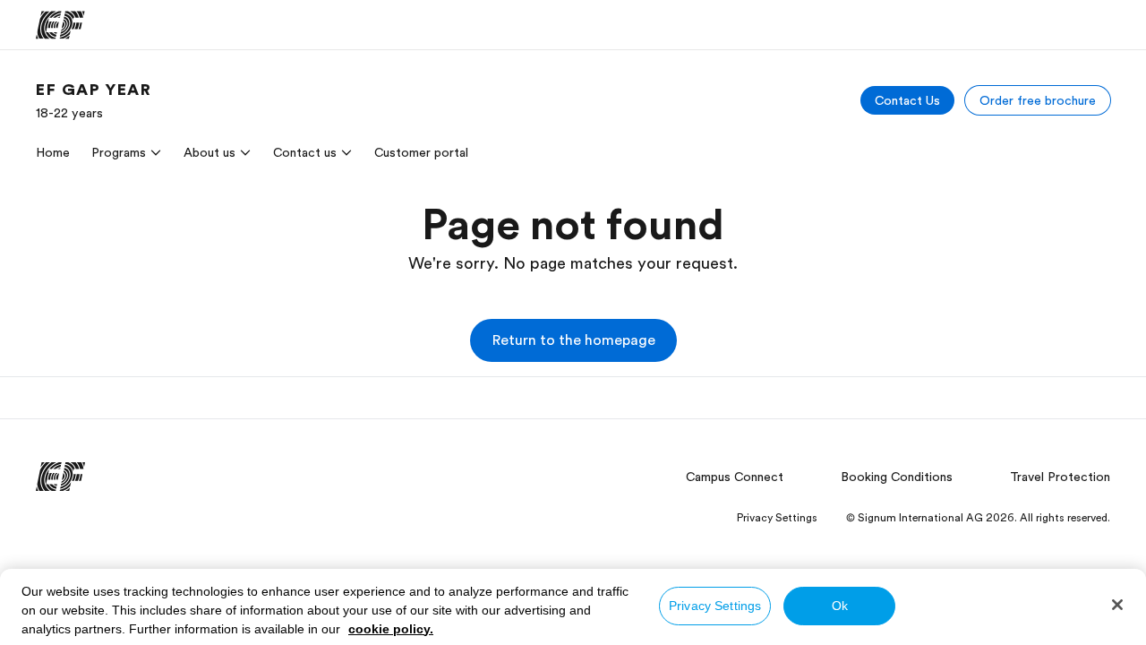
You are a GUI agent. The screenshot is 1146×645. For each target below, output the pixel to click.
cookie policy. (390, 629)
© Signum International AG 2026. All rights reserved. (978, 518)
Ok (840, 605)
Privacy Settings (715, 605)
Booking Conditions (897, 476)
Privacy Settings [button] (777, 518)
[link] (94, 100)
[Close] (1117, 604)
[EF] (60, 25)
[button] (573, 340)
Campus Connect (734, 476)
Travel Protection (1060, 476)
